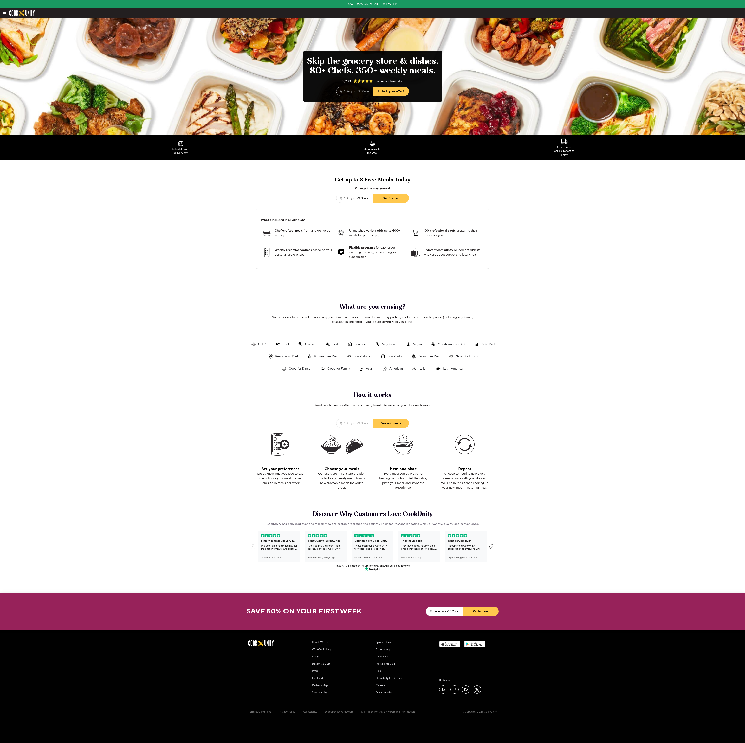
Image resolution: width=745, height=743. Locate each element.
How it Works (320, 642)
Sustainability (319, 692)
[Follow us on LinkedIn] (443, 689)
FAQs (315, 656)
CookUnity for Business (389, 678)
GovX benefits (384, 692)
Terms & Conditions (259, 712)
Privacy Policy (287, 712)
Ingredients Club (385, 664)
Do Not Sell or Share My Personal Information (388, 712)
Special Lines (383, 642)
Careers (380, 685)
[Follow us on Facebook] (465, 689)
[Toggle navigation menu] (4, 13)
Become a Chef (321, 664)
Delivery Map (320, 685)
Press (315, 671)
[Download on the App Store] (449, 644)
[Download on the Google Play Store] (474, 644)
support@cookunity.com (339, 712)
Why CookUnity (321, 649)
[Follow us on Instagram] (454, 689)
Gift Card (317, 678)
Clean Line (382, 656)
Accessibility (383, 649)
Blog (378, 671)
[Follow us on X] (477, 689)
